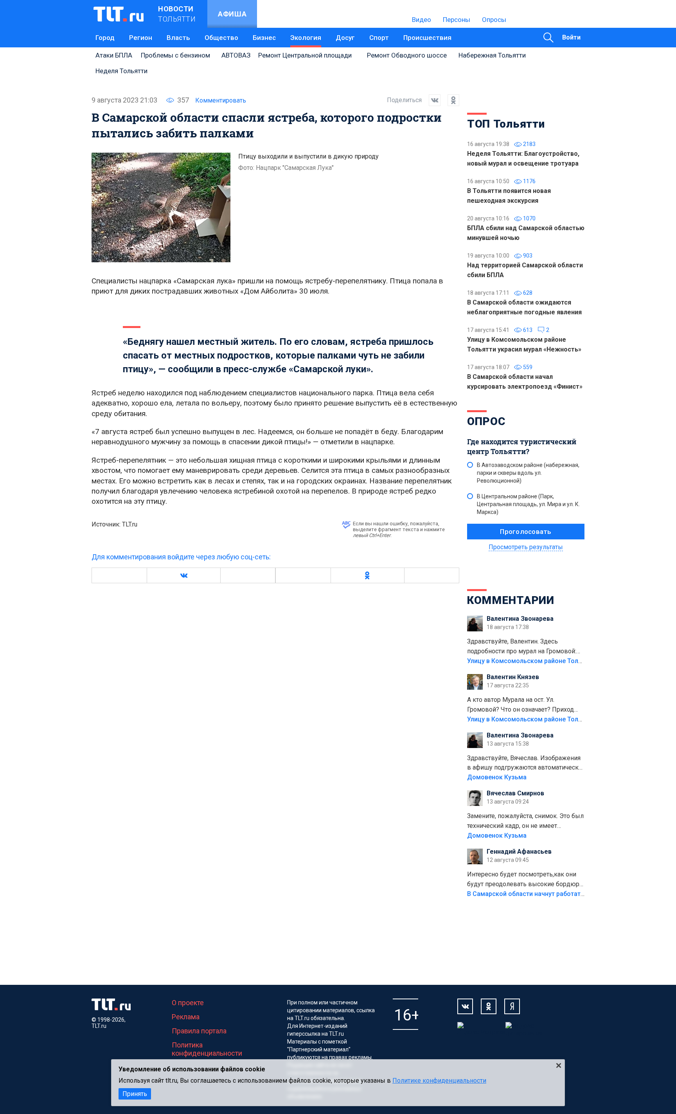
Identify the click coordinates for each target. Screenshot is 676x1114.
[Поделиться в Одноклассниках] (449, 100)
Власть (178, 37)
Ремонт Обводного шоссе (407, 55)
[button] (183, 575)
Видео (421, 19)
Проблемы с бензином (175, 55)
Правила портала (199, 1031)
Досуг (345, 37)
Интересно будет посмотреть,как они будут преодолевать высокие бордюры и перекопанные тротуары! (525, 880)
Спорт (379, 37)
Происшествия (427, 37)
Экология (305, 37)
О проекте (188, 1003)
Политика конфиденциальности (207, 1049)
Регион (140, 37)
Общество (221, 37)
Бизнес (264, 37)
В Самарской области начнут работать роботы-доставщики (558, 894)
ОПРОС (486, 421)
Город (105, 37)
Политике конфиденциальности (439, 1080)
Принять (134, 1094)
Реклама (186, 1017)
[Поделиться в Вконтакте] (431, 100)
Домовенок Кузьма (497, 777)
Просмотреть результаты (526, 547)
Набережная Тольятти (492, 55)
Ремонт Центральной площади (305, 55)
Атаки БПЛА (113, 55)
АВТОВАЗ (235, 55)
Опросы (494, 19)
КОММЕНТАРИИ (510, 600)
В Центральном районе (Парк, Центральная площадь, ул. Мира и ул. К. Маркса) (528, 504)
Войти (571, 37)
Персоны (456, 19)
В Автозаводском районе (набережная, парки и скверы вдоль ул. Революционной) (528, 473)
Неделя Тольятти (121, 71)
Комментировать (220, 100)
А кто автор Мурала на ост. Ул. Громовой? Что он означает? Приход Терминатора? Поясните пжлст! (520, 705)
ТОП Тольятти (506, 123)
